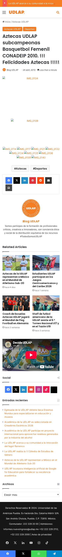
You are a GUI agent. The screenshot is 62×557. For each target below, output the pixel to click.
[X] (16, 180)
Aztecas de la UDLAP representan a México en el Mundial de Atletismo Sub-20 (15, 278)
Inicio (7, 21)
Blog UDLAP (12, 70)
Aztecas (21, 168)
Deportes (29, 29)
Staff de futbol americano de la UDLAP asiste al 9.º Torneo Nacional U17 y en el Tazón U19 (45, 320)
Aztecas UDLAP (20, 21)
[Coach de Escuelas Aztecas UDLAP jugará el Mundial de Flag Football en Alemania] (16, 303)
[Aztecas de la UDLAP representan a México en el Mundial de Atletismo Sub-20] (16, 263)
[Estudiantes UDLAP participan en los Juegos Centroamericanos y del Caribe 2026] (46, 263)
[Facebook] (8, 180)
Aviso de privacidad (42, 534)
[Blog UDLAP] (16, 12)
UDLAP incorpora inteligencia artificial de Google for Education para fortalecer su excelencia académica (30, 472)
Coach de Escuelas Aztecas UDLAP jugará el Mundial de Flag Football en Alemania (15, 318)
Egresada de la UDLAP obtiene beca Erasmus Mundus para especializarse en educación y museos (28, 413)
